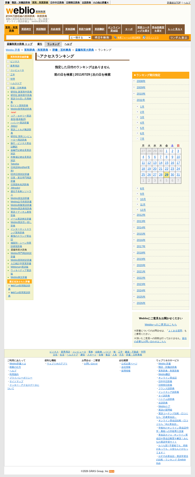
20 (155, 168)
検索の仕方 (15, 367)
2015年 (141, 233)
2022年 (141, 277)
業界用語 (14, 65)
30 (172, 174)
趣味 (82, 355)
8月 (142, 188)
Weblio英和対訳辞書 (21, 260)
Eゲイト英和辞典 (19, 105)
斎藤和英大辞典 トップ (19, 44)
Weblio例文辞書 (19, 277)
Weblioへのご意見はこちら (161, 324)
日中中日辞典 (57, 2)
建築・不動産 (132, 352)
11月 (142, 204)
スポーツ (91, 355)
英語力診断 (85, 29)
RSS (111, 471)
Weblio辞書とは (18, 363)
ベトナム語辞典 (166, 399)
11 (143, 162)
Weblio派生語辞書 (20, 198)
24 (178, 168)
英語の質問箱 (165, 410)
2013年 (141, 221)
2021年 (141, 271)
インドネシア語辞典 (168, 392)
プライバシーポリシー (21, 377)
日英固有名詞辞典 (20, 184)
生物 (101, 355)
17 (178, 162)
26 (149, 174)
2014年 (141, 227)
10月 (143, 199)
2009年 (141, 87)
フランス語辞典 (166, 388)
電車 (90, 352)
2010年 (141, 93)
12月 (143, 209)
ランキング (53, 44)
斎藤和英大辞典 (84, 49)
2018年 (141, 252)
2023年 (141, 284)
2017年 (141, 246)
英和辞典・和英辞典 (36, 49)
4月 (142, 122)
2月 (142, 112)
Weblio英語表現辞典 (21, 208)
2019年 (141, 258)
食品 (107, 355)
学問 (12, 79)
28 (160, 174)
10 (178, 157)
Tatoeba (15, 164)
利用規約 (14, 374)
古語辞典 (86, 2)
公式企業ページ (129, 363)
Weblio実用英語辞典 (21, 109)
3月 (142, 117)
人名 (114, 355)
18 (143, 168)
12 (149, 162)
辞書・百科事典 (61, 49)
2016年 (141, 240)
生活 (62, 355)
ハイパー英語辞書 (20, 122)
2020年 (141, 265)
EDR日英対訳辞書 (20, 174)
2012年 (141, 214)
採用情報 (125, 370)
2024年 (141, 290)
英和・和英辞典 (40, 2)
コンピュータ (17, 70)
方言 (121, 355)
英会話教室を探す (158, 29)
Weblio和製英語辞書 (21, 205)
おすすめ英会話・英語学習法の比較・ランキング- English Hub (172, 459)
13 (155, 162)
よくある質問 (175, 330)
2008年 (141, 81)
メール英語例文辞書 (21, 219)
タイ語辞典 (164, 395)
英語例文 (26, 29)
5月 (142, 128)
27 (155, 174)
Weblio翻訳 (164, 374)
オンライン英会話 (114, 29)
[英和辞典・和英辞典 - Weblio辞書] (20, 12)
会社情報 (125, 367)
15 (166, 162)
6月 (142, 133)
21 (160, 168)
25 (143, 174)
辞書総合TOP (174, 2)
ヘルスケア (16, 83)
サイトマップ (16, 381)
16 (172, 162)
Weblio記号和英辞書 (21, 201)
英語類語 (41, 29)
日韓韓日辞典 (73, 2)
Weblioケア (164, 406)
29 (166, 174)
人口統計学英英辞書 (21, 263)
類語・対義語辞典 (21, 2)
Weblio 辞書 (13, 49)
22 (166, 168)
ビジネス (14, 61)
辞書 (7, 2)
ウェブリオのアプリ (57, 363)
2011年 (141, 100)
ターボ (129, 29)
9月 (142, 193)
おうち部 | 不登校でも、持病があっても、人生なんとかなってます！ (172, 449)
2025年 (141, 296)
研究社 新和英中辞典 (21, 95)
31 (178, 174)
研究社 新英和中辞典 (21, 91)
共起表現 (56, 29)
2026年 (141, 303)
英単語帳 (70, 29)
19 (149, 168)
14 (160, 162)
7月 (142, 138)
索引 (39, 44)
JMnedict (15, 188)
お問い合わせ (91, 363)
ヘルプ (187, 2)
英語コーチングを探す (143, 29)
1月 (142, 106)
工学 (12, 74)
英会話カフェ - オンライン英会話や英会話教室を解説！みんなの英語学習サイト (172, 438)
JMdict (14, 126)
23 (172, 168)
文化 (55, 355)
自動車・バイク (103, 352)
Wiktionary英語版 (19, 267)
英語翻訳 (100, 29)
